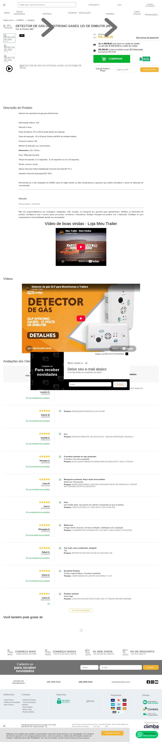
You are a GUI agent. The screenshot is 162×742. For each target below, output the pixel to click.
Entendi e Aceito (112, 733)
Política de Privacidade (79, 738)
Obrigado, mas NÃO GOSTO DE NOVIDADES (109, 354)
